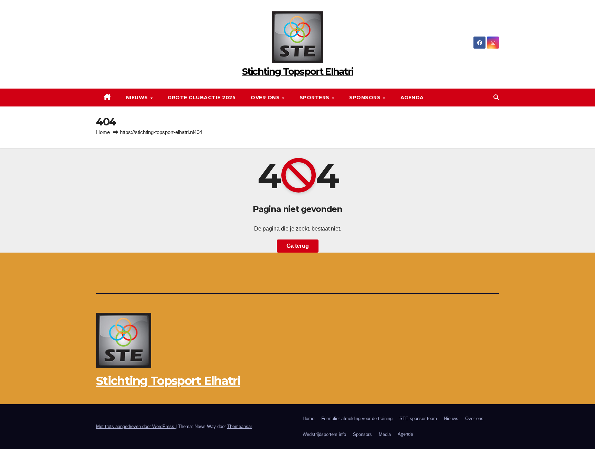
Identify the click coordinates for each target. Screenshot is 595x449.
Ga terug (297, 246)
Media (385, 434)
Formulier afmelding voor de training (357, 418)
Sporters (315, 97)
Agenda (412, 97)
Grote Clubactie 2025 (202, 97)
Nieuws (138, 97)
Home (103, 132)
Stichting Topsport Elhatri (297, 71)
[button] (496, 97)
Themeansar (239, 426)
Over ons (266, 97)
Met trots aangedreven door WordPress (136, 426)
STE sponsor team (418, 418)
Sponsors (365, 97)
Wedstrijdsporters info (324, 434)
